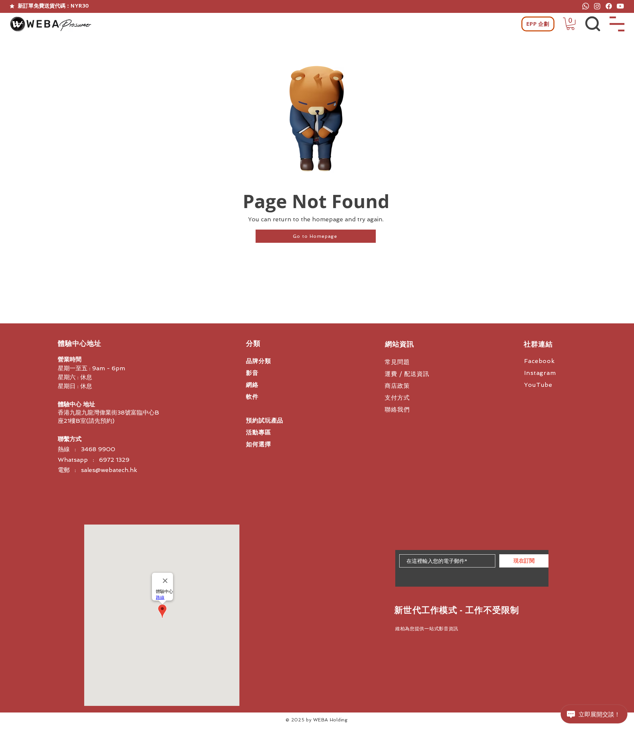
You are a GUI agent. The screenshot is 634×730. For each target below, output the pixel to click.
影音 (252, 372)
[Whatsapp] (585, 6)
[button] (570, 24)
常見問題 (397, 361)
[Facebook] (609, 6)
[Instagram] (597, 6)
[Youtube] (620, 6)
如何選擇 (258, 444)
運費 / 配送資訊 (407, 373)
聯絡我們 (397, 409)
